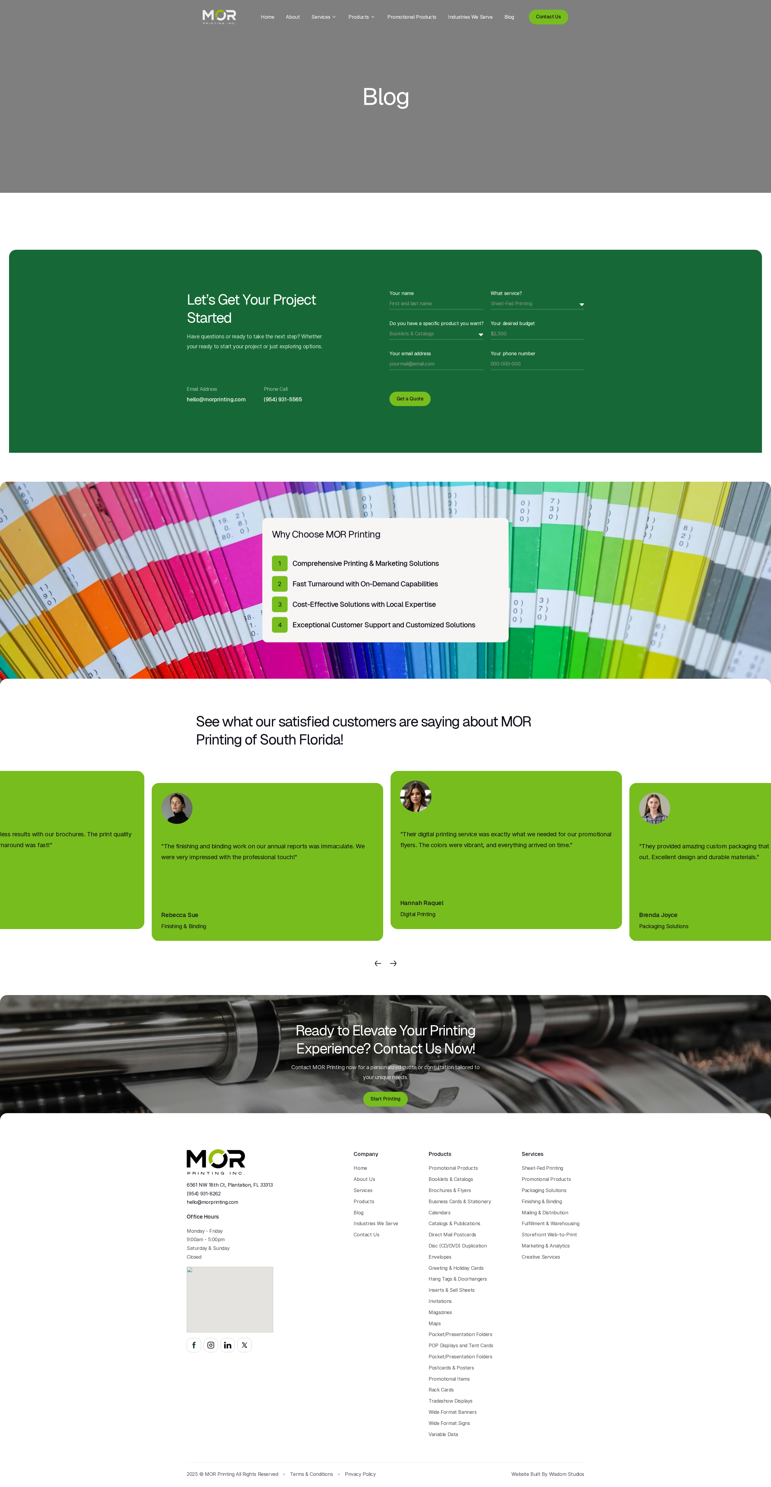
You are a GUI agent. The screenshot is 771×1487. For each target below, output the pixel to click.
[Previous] (378, 963)
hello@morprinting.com (212, 1202)
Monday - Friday (205, 1231)
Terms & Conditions (311, 1474)
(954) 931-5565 (283, 399)
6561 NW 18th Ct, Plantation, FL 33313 (230, 1185)
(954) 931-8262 (203, 1194)
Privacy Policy (360, 1474)
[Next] (393, 963)
